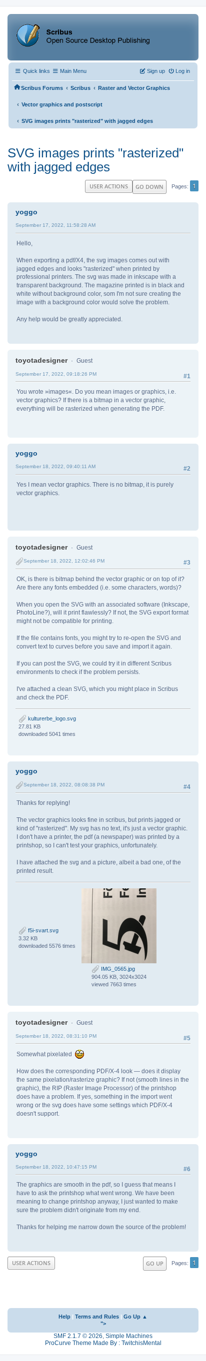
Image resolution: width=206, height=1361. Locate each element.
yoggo (27, 212)
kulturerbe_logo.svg (51, 718)
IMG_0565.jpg (117, 969)
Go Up (155, 1263)
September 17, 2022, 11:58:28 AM (56, 225)
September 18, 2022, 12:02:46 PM (64, 561)
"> (103, 1324)
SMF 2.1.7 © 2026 (78, 1336)
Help (64, 1317)
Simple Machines (129, 1336)
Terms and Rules (97, 1317)
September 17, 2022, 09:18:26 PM (56, 374)
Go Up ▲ (136, 1317)
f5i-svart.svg (42, 930)
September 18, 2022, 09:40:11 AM (56, 466)
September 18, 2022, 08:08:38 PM (64, 784)
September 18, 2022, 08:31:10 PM (56, 1036)
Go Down (150, 186)
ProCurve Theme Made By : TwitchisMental (103, 1343)
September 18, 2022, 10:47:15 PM (56, 1167)
